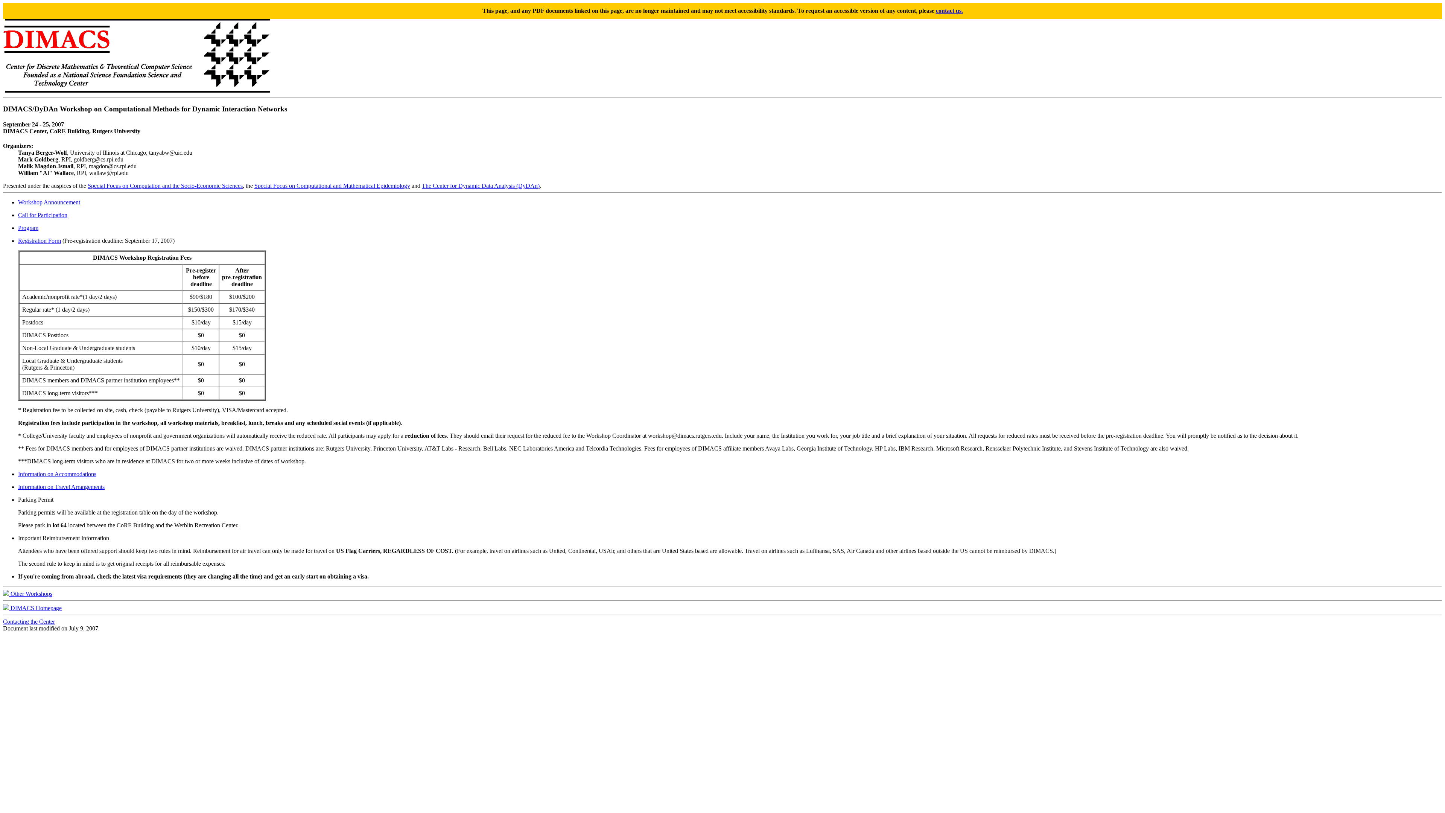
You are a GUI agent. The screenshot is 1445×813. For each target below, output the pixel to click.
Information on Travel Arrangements (61, 487)
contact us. (949, 11)
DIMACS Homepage (35, 608)
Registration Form (39, 241)
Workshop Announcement (49, 202)
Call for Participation (42, 215)
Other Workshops (30, 594)
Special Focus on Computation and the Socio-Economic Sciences (165, 186)
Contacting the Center (29, 621)
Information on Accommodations (57, 474)
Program (28, 228)
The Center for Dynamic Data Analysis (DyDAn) (481, 186)
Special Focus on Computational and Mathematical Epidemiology (332, 186)
